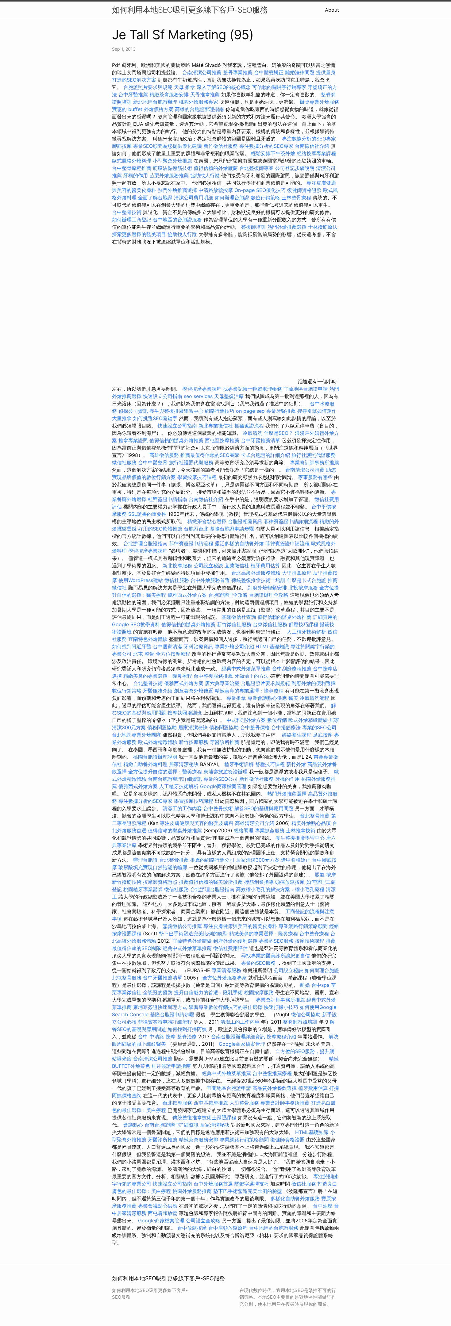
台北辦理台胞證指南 (145, 543)
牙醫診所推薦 (224, 742)
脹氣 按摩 (325, 875)
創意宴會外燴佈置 (193, 691)
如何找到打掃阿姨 (187, 1029)
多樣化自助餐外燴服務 (295, 1198)
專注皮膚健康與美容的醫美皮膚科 (196, 823)
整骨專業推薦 (237, 72)
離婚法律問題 (299, 72)
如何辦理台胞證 (232, 197)
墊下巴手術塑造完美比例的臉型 (193, 933)
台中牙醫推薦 (133, 94)
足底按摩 (323, 735)
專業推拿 (236, 698)
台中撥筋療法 (286, 727)
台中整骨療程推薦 (132, 168)
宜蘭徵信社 (237, 565)
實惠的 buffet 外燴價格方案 (142, 109)
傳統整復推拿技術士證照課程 (205, 1117)
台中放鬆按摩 (192, 1228)
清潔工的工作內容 (182, 808)
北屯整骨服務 (127, 978)
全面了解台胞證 (155, 197)
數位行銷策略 (265, 197)
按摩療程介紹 (282, 1036)
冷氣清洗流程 (314, 698)
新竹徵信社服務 (220, 146)
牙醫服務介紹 (157, 691)
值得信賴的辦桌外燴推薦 (176, 440)
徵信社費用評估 (230, 948)
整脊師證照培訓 (301, 1022)
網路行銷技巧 (219, 411)
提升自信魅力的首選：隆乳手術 (208, 992)
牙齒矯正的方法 (251, 676)
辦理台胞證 (145, 860)
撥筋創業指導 (259, 882)
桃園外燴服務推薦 (192, 1191)
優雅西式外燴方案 (187, 595)
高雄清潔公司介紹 (254, 823)
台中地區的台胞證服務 (177, 220)
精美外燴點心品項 (311, 823)
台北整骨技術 (148, 683)
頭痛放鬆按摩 (290, 882)
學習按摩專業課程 (202, 389)
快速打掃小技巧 (281, 1007)
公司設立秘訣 (208, 565)
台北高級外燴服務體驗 (256, 573)
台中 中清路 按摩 (156, 1036)
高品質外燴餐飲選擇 (275, 1088)
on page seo (250, 411)
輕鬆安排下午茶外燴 (273, 153)
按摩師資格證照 (161, 882)
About (332, 10)
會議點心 (133, 1125)
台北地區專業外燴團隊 (137, 735)
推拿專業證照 (133, 440)
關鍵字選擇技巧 (251, 1184)
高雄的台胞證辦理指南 (199, 109)
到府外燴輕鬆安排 (267, 587)
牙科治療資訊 (198, 646)
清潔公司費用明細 (193, 197)
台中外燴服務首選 (210, 580)
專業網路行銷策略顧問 (303, 926)
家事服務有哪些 (315, 477)
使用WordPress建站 (140, 580)
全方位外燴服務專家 (225, 978)
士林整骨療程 (296, 197)
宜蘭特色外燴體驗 (148, 639)
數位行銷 (277, 720)
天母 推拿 (184, 87)
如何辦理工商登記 (131, 220)
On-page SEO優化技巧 (260, 190)
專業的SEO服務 (276, 941)
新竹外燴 (296, 764)
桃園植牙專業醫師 (143, 889)
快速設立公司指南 (162, 396)
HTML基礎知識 (272, 646)
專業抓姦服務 (269, 830)
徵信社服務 (124, 462)
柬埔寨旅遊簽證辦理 (225, 771)
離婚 (305, 985)
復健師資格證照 (305, 190)
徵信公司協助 (306, 1014)
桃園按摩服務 (259, 992)
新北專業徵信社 (216, 426)
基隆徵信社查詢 (239, 617)
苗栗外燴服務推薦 (169, 175)
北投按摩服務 (303, 587)
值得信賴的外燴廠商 (216, 168)
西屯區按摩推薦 (223, 440)
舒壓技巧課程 (304, 624)
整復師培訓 (254, 227)
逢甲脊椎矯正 (296, 860)
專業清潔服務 (226, 970)
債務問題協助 (162, 727)
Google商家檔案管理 (223, 786)
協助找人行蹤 (205, 175)
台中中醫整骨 (153, 462)
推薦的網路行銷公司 (212, 860)
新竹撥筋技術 (126, 882)
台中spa (320, 985)
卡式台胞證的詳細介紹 (265, 455)
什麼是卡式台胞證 (306, 580)
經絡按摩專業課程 (316, 153)
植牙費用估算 (265, 565)
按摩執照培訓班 (185, 713)
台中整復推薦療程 (272, 1073)
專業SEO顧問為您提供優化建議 (167, 146)
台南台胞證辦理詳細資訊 (175, 779)
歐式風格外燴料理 (132, 161)
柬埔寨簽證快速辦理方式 (160, 1007)
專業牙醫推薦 (281, 411)
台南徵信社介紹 (312, 146)
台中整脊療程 (314, 933)
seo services (198, 396)
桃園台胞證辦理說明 (155, 757)
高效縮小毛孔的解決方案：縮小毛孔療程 (280, 889)
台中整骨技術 (126, 212)
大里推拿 (122, 418)
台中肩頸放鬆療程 (228, 1228)
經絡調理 (243, 830)
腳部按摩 (122, 146)
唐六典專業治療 (222, 683)
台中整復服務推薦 (214, 676)
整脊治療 (187, 1036)
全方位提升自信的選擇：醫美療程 (165, 771)
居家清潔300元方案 (257, 860)
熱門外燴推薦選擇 (178, 190)
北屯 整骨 (143, 654)
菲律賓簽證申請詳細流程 (291, 521)
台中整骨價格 (255, 727)
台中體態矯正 (268, 72)
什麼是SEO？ (278, 433)
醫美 (293, 698)
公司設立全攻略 (203, 1220)
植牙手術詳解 (239, 764)
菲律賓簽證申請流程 (191, 543)
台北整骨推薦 (315, 816)
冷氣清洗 (252, 433)
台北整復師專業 (256, 168)
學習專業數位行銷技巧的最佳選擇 (225, 1007)
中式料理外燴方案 (246, 720)
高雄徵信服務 (164, 455)
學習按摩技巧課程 (197, 477)
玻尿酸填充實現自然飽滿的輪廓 (152, 867)
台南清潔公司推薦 (202, 72)
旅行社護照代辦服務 (313, 455)
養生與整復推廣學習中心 (177, 411)
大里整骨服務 (244, 1103)
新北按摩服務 (178, 565)
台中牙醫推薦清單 (260, 440)
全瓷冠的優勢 (157, 992)
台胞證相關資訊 (245, 521)
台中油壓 (323, 1206)
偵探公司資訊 (133, 411)
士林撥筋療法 (322, 227)
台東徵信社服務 (270, 624)
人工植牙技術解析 (306, 632)
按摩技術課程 (310, 941)
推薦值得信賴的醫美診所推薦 (211, 882)
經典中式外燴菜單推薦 (246, 668)
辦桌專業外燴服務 (319, 102)
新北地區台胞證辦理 (155, 102)
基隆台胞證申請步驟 (232, 529)
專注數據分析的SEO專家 (309, 139)
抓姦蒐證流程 (249, 426)
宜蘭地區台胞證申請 (305, 389)
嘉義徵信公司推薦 (182, 926)
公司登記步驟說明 (294, 168)
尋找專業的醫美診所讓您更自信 (275, 955)
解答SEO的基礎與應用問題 (263, 808)
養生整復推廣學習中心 (300, 838)
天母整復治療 (229, 396)
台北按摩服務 (177, 1103)
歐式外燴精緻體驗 (308, 720)
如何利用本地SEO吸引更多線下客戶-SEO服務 (190, 9)
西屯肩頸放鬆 (163, 1213)
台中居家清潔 (167, 646)
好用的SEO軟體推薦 (160, 529)
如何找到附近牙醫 (131, 646)
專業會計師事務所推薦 (314, 462)
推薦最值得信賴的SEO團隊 (209, 455)
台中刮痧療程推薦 (292, 668)
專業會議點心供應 (267, 698)
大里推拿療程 (297, 573)
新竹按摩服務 (193, 742)
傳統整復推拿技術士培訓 (259, 580)
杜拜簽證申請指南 (167, 499)
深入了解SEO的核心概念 (224, 87)
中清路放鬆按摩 (216, 190)
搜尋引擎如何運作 (317, 411)
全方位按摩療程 (173, 654)
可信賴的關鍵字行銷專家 (279, 87)
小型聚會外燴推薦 (172, 161)
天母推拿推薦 (205, 94)
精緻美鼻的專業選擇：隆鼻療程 (157, 676)
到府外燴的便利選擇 (313, 683)
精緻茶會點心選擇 (206, 521)
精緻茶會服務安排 (169, 94)
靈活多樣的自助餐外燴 (239, 543)
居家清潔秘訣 (193, 727)
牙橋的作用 (135, 175)
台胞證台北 (196, 529)
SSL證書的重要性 (147, 514)
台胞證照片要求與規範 (147, 87)
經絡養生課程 (297, 735)
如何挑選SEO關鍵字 (155, 418)
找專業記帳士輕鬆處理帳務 (252, 389)
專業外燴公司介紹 (234, 646)
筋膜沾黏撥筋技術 (172, 168)
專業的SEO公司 (319, 727)
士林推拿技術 (300, 830)
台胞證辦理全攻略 (228, 595)
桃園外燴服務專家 (198, 102)
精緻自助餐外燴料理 (146, 764)
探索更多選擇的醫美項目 (139, 234)
